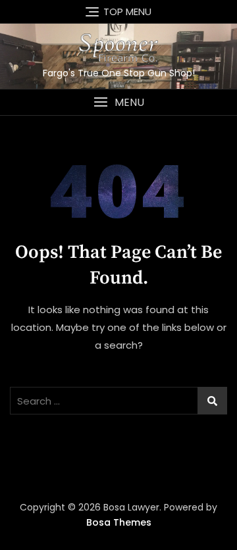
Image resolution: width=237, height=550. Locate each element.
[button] (118, 102)
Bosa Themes (118, 522)
